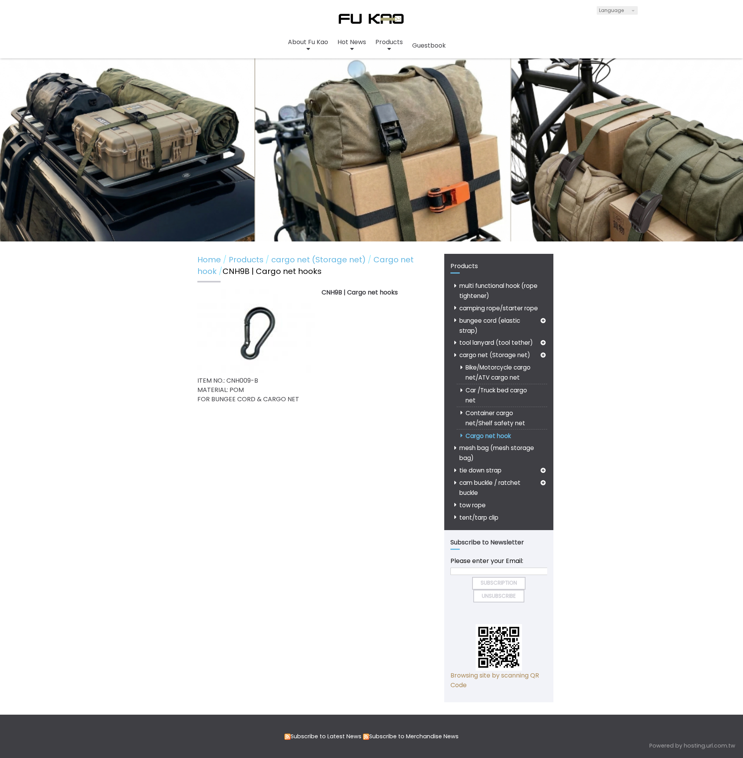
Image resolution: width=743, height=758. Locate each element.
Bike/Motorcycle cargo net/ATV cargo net (498, 372)
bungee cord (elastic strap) (489, 326)
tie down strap (480, 470)
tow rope (472, 505)
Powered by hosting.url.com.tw (692, 745)
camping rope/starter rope (498, 308)
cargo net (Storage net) (494, 355)
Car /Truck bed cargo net (496, 395)
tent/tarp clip (478, 517)
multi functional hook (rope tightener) (498, 291)
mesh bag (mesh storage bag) (496, 453)
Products (247, 259)
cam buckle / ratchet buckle (489, 488)
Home (209, 259)
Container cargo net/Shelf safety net (495, 418)
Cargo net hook (488, 436)
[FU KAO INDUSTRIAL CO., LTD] (371, 23)
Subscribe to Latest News (326, 736)
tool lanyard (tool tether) (496, 343)
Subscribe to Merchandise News (414, 736)
